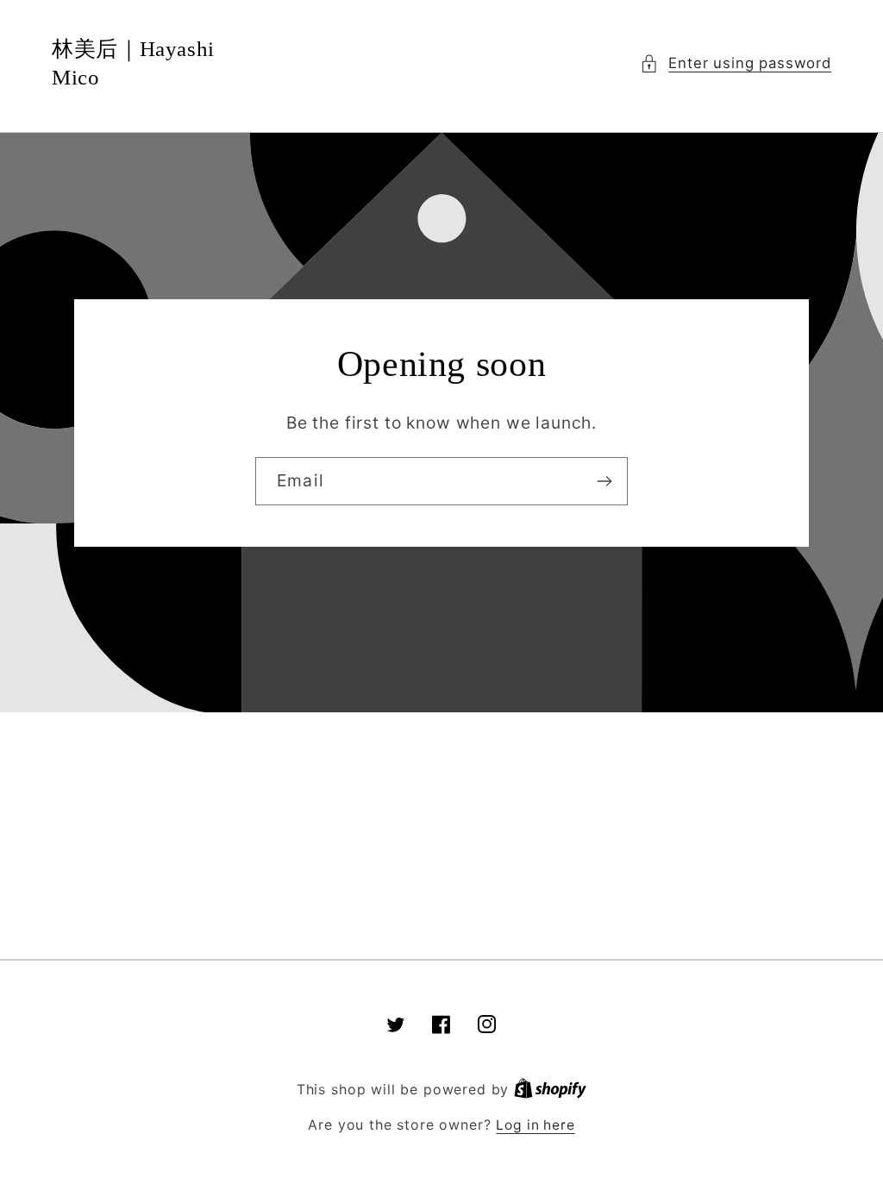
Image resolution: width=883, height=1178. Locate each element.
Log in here (535, 1125)
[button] (735, 64)
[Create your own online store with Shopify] (550, 1089)
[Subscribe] (604, 481)
